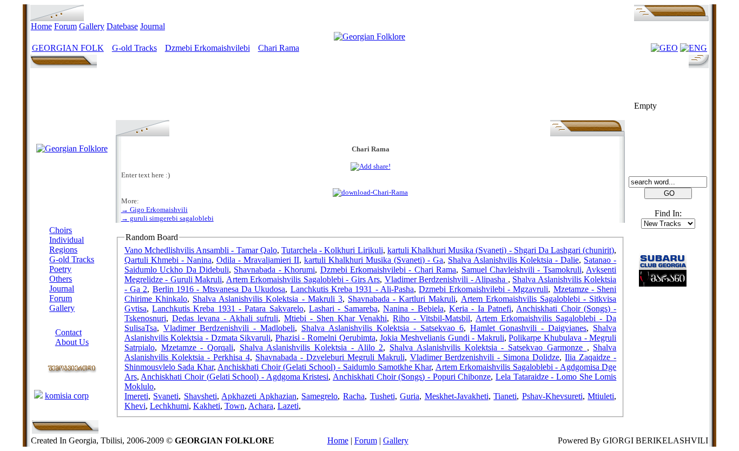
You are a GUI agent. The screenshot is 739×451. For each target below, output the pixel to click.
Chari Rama (278, 47)
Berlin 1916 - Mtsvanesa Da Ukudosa (219, 289)
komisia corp (67, 395)
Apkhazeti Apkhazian (258, 396)
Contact (68, 332)
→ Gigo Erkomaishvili (154, 209)
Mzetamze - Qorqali (197, 347)
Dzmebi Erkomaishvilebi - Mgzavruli (483, 289)
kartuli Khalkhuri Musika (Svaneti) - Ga (373, 259)
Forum (65, 26)
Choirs (60, 230)
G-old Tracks (134, 47)
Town (235, 405)
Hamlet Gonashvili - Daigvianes (528, 328)
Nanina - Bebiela (413, 308)
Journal (152, 26)
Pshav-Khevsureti (552, 396)
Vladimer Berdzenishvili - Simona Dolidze (485, 357)
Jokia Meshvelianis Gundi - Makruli (442, 337)
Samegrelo (319, 396)
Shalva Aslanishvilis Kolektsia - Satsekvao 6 (382, 328)
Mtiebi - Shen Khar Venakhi (335, 318)
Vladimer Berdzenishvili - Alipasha (446, 279)
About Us (72, 342)
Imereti (136, 396)
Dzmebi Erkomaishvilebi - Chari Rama (388, 269)
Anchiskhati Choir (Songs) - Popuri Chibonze (412, 376)
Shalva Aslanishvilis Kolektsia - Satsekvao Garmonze (488, 347)
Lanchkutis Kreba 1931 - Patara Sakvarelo (227, 308)
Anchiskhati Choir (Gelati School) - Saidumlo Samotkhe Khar (324, 367)
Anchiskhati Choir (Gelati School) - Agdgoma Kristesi (234, 376)
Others (60, 278)
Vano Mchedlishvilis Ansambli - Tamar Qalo (200, 250)
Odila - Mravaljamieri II (257, 259)
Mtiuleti (601, 396)
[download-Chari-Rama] (370, 192)
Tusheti (382, 396)
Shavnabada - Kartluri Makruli (402, 298)
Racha (354, 396)
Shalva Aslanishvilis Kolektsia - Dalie (513, 259)
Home (41, 26)
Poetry (60, 269)
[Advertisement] (371, 95)
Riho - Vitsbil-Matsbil (431, 318)
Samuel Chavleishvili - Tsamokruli (521, 269)
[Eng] (693, 47)
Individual (66, 239)
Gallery (91, 26)
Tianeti (505, 396)
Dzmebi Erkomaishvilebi (207, 47)
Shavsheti (200, 396)
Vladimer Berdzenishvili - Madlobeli (229, 328)
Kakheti (206, 405)
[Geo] (664, 47)
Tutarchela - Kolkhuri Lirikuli (332, 250)
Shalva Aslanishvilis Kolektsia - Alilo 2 (312, 347)
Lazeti (288, 405)
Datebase (122, 26)
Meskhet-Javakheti (457, 396)
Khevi (135, 405)
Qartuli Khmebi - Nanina (168, 259)
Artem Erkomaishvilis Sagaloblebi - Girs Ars (303, 279)
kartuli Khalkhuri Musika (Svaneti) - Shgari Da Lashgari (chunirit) (501, 250)
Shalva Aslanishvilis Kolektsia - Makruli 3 (267, 298)
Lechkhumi (169, 405)
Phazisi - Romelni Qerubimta (325, 337)
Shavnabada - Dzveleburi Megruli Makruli (330, 357)
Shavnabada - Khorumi (274, 269)
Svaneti (166, 396)
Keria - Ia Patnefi (480, 308)
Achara (260, 405)
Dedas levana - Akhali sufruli (225, 318)
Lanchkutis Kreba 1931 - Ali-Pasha (352, 289)
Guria (409, 396)
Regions (63, 249)
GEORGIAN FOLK (68, 47)
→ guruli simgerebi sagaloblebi (167, 218)
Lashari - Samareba (343, 308)
